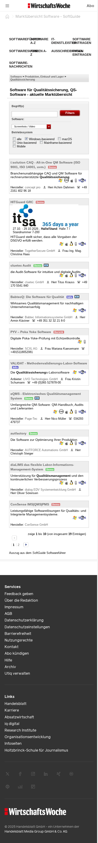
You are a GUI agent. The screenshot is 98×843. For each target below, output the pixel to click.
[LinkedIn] (46, 774)
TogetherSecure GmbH (40, 250)
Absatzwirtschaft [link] (19, 717)
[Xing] (58, 774)
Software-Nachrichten (20, 64)
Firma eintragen (81, 52)
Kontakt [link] (11, 646)
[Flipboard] (33, 786)
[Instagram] (33, 774)
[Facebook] (20, 774)
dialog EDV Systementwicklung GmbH (51, 489)
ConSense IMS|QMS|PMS (29, 504)
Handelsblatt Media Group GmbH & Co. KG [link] (36, 831)
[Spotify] (71, 774)
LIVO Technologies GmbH (41, 379)
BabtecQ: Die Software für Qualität (37, 297)
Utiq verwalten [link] (17, 673)
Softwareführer (24, 39)
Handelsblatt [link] (15, 703)
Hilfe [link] (8, 660)
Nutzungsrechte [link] (19, 640)
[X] (7, 774)
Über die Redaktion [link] (21, 600)
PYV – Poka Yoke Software (30, 332)
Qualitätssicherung (22, 79)
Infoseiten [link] (13, 743)
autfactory (18, 433)
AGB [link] (8, 613)
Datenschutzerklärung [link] (24, 620)
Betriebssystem (22, 132)
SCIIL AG (31, 348)
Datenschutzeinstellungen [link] (27, 627)
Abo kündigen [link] (17, 653)
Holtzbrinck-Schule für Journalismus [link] (36, 750)
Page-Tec (31, 418)
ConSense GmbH (37, 524)
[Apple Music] (7, 786)
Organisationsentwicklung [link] (28, 737)
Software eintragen (81, 41)
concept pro (33, 187)
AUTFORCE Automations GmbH (47, 450)
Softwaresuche (23, 51)
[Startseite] (7, 16)
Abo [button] (90, 5)
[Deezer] (20, 786)
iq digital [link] (12, 723)
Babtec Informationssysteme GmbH (49, 317)
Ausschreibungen (67, 51)
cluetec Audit (20, 265)
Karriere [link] (12, 710)
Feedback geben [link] (19, 593)
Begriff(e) (18, 106)
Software (16, 76)
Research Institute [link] (20, 730)
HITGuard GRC (21, 202)
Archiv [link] (10, 666)
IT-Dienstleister (63, 41)
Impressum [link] (14, 607)
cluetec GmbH (35, 282)
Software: (18, 119)
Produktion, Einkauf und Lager (44, 76)
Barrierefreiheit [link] (18, 633)
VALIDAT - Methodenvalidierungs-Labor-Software (48, 363)
